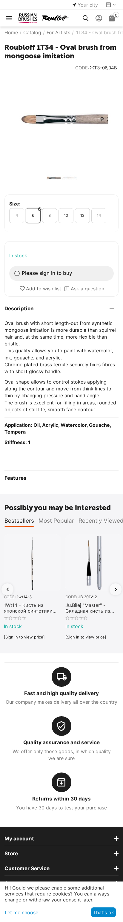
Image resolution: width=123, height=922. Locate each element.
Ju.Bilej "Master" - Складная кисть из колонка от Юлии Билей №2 (87, 608)
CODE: (82, 68)
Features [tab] (15, 478)
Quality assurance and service (61, 742)
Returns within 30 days (61, 799)
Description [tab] (19, 309)
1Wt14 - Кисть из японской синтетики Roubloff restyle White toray (29, 608)
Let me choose (21, 912)
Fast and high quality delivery (61, 693)
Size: (15, 204)
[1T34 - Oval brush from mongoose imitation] (61, 120)
